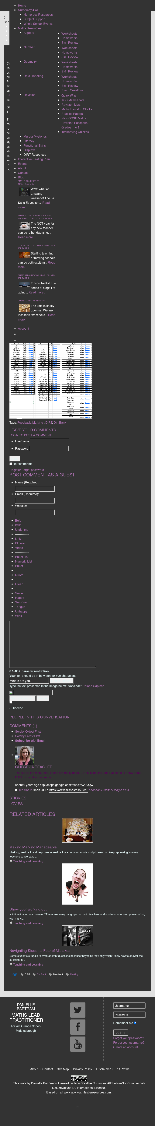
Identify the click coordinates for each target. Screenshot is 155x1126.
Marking (38, 422)
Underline (21, 529)
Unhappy (21, 611)
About (34, 1069)
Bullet (19, 566)
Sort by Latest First (27, 736)
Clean (19, 584)
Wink (18, 616)
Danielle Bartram (42, 1083)
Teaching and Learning (28, 861)
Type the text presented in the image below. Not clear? (56, 686)
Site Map (63, 1069)
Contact (47, 1069)
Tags (14, 974)
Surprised (21, 602)
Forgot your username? (128, 1042)
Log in (120, 1032)
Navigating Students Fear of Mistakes (39, 950)
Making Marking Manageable (33, 846)
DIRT (48, 422)
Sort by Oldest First (28, 731)
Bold (18, 520)
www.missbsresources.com (92, 1092)
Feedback (24, 422)
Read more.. (26, 237)
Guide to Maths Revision (31, 300)
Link (18, 538)
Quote (19, 575)
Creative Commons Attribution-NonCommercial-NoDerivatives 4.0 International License (98, 1085)
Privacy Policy (82, 1069)
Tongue (20, 607)
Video (19, 547)
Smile (19, 593)
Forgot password (33, 470)
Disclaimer (103, 1069)
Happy (19, 597)
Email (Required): (27, 494)
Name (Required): (27, 482)
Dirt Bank (60, 422)
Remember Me (123, 1023)
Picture (20, 543)
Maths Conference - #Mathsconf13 (29, 182)
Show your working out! (28, 908)
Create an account (125, 1047)
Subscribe (16, 708)
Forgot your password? (128, 1038)
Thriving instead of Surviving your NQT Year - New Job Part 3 (35, 217)
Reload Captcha (93, 686)
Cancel (43, 698)
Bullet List (21, 557)
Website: (21, 505)
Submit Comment (22, 698)
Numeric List (23, 561)
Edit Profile (122, 1069)
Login (15, 458)
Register (15, 470)
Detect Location (61, 681)
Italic (18, 525)
